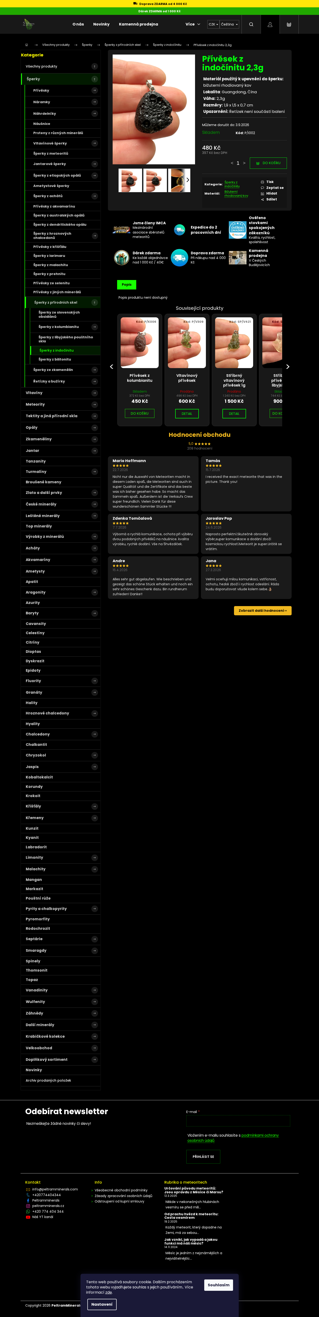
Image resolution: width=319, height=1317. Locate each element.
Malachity (36, 869)
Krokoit (33, 795)
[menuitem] (78, 24)
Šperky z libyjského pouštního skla (65, 339)
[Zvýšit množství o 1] (244, 160)
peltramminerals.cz (48, 1205)
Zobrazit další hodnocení (261, 610)
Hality (32, 702)
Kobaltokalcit (39, 777)
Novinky (34, 1069)
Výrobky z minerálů (45, 536)
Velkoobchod (39, 1047)
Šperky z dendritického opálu (59, 224)
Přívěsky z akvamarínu (54, 206)
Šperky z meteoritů (50, 153)
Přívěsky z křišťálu (49, 246)
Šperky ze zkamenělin (53, 369)
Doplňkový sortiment (47, 1059)
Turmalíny (36, 471)
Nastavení (102, 1304)
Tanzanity (36, 461)
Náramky (41, 102)
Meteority (35, 404)
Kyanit (32, 837)
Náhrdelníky (44, 113)
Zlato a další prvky (44, 492)
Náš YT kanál (42, 1217)
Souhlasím (219, 1285)
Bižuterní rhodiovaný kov (236, 193)
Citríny (32, 642)
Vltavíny (34, 392)
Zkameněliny (39, 439)
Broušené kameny (43, 482)
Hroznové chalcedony (47, 713)
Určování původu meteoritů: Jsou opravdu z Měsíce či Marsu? (193, 1190)
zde (108, 1292)
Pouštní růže (38, 898)
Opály (32, 427)
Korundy (34, 786)
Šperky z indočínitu (56, 350)
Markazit (34, 888)
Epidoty (33, 670)
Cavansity (36, 623)
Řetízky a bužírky (49, 381)
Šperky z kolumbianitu (58, 326)
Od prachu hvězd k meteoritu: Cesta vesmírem (191, 1216)
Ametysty (35, 571)
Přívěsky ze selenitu (51, 283)
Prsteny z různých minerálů (58, 133)
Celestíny (35, 632)
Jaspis (32, 766)
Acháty (33, 548)
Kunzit (32, 828)
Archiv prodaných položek (48, 1080)
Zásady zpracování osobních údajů (123, 1196)
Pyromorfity (38, 919)
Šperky (33, 78)
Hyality (33, 723)
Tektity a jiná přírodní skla (51, 415)
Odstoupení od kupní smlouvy (119, 1201)
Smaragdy (36, 950)
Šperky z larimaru (49, 255)
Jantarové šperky (49, 163)
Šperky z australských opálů (59, 215)
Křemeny (35, 817)
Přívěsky (41, 90)
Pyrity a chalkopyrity (46, 908)
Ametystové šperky (51, 185)
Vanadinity (37, 990)
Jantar (32, 450)
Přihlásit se (203, 1156)
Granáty (34, 692)
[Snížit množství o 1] (232, 160)
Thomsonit (36, 970)
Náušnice (41, 123)
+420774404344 (46, 1195)
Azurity (33, 602)
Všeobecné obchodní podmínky (121, 1190)
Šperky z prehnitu (49, 274)
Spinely (33, 961)
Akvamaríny (38, 559)
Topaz (32, 979)
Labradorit (36, 847)
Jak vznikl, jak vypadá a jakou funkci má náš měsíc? (190, 1241)
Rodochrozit (38, 928)
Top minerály (39, 526)
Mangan (34, 879)
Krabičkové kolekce (45, 1036)
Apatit (32, 581)
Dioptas (33, 651)
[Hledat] (251, 24)
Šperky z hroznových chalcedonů (52, 235)
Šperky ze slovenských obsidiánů (59, 314)
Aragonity (36, 592)
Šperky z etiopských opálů (57, 175)
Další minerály (40, 1024)
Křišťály (33, 806)
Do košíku (272, 163)
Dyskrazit (35, 660)
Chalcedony (38, 734)
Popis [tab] (127, 284)
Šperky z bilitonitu (54, 359)
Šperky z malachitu (50, 265)
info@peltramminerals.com (55, 1189)
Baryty (32, 613)
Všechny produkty (41, 66)
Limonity (34, 857)
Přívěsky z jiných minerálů (57, 292)
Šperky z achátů (48, 196)
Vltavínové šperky (50, 143)
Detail (187, 413)
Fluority (33, 680)
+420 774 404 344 (48, 1211)
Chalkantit (36, 744)
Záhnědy (34, 1013)
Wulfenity (35, 1001)
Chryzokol (36, 755)
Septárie (34, 938)
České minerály (41, 504)
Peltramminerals (46, 1200)
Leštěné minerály (43, 515)
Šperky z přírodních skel (55, 302)
